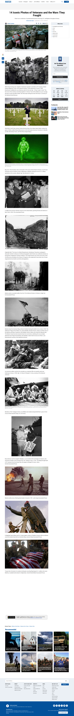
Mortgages (25, 1)
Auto (52, 693)
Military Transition (55, 688)
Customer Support (64, 712)
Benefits (42, 1)
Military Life (52, 1)
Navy (43, 687)
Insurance (20, 1)
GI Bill (34, 687)
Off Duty (53, 690)
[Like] (3, 62)
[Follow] (3, 58)
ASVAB (25, 687)
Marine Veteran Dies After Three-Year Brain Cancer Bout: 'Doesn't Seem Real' (63, 118)
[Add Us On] (3, 55)
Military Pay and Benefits (37, 685)
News (47, 1)
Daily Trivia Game (55, 696)
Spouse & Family (54, 697)
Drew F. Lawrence (11, 23)
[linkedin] (64, 706)
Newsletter (16, 710)
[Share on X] (38, 23)
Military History (54, 699)
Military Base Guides (55, 685)
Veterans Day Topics (30, 20)
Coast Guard (45, 691)
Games (53, 691)
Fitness (53, 694)
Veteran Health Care (36, 688)
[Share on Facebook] (36, 23)
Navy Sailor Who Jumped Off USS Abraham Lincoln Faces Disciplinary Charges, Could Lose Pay (62, 108)
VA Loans (6, 685)
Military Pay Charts (18, 690)
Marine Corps (45, 690)
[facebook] (57, 706)
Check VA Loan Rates (8, 687)
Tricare (34, 690)
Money (30, 1)
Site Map (7, 713)
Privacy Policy (58, 81)
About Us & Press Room (10, 710)
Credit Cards (17, 685)
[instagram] (59, 706)
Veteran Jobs (54, 687)
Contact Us (20, 710)
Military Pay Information (18, 688)
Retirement (35, 691)
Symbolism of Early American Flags (62, 112)
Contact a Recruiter (27, 685)
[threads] (67, 706)
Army (43, 685)
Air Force (44, 688)
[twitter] (62, 706)
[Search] (62, 2)
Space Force (45, 693)
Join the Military (36, 1)
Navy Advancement (27, 688)
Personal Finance (17, 687)
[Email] (41, 23)
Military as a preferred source (36, 617)
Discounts (35, 693)
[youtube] (54, 706)
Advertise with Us (25, 710)
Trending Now (54, 105)
